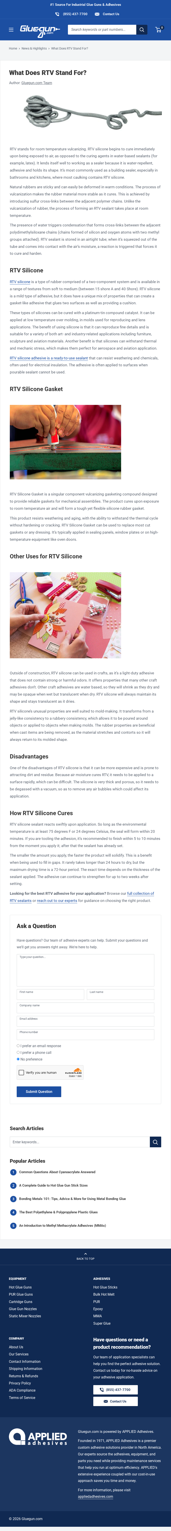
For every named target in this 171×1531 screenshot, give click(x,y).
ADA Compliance (22, 1390)
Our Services (18, 1354)
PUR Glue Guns (21, 1294)
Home (13, 48)
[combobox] (102, 30)
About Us (16, 1347)
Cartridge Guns (20, 1302)
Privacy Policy (20, 1383)
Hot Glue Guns (20, 1287)
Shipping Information (25, 1369)
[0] (158, 29)
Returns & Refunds (23, 1376)
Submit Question (39, 1092)
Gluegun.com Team (36, 83)
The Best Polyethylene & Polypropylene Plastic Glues (58, 1212)
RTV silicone (20, 282)
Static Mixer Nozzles (25, 1316)
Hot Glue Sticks (105, 1287)
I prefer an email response (40, 1046)
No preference (31, 1059)
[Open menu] (11, 29)
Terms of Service (22, 1398)
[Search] (141, 30)
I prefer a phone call (35, 1052)
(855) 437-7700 (71, 14)
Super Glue (101, 1323)
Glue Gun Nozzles (23, 1309)
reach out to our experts (57, 900)
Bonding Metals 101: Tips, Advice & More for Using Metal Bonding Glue (72, 1199)
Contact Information (25, 1361)
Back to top (85, 1258)
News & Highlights (34, 48)
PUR (96, 1302)
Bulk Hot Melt (103, 1294)
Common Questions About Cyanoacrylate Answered (57, 1172)
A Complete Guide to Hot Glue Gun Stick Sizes (53, 1185)
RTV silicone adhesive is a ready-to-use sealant (49, 358)
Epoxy (98, 1309)
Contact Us (110, 14)
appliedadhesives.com (95, 1496)
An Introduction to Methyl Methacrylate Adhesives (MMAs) (62, 1226)
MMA (97, 1316)
